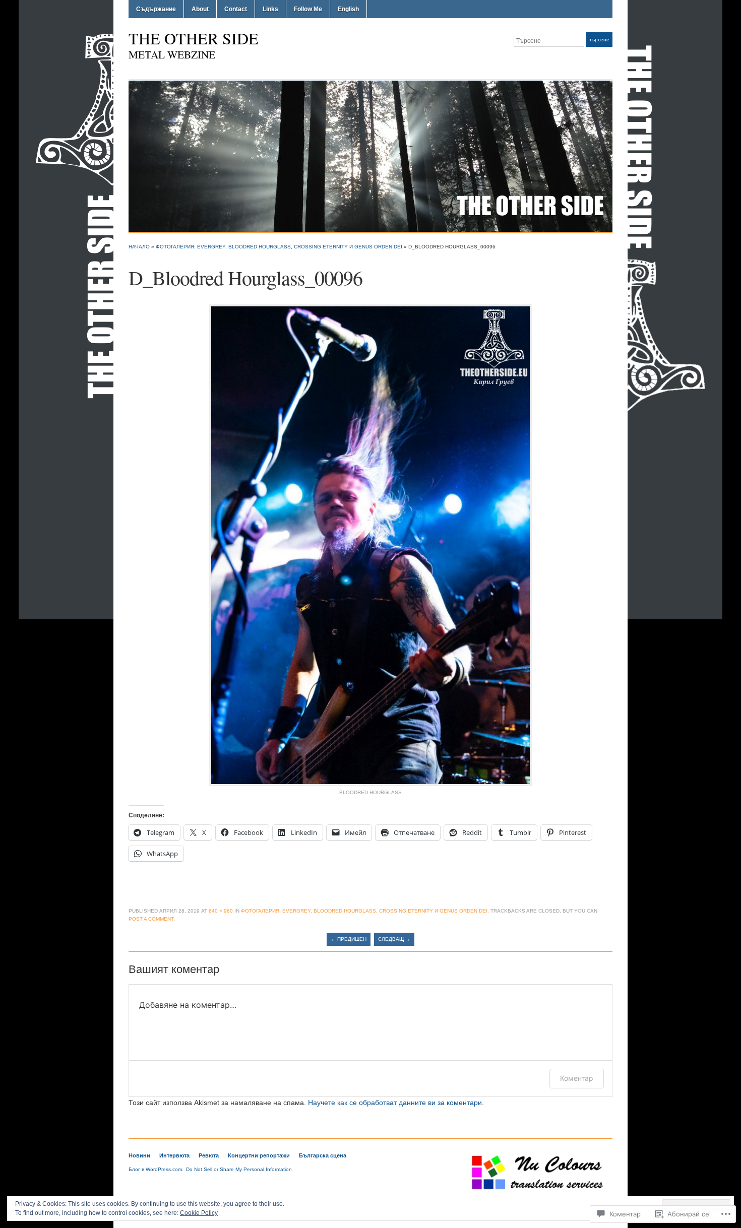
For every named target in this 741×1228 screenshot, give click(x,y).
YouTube (607, 59)
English (348, 9)
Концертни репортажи (259, 1155)
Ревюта (209, 1155)
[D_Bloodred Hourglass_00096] (370, 545)
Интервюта (174, 1155)
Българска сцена (322, 1155)
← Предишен (348, 939)
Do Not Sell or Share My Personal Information (239, 1169)
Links (270, 9)
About (200, 9)
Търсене (599, 39)
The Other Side (194, 38)
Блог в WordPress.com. (156, 1169)
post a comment (151, 919)
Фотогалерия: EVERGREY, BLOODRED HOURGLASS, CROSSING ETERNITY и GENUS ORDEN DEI (279, 246)
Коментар (576, 1078)
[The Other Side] (370, 156)
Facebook (595, 59)
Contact (235, 9)
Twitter (583, 59)
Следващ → (394, 939)
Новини (139, 1155)
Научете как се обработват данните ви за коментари (395, 1102)
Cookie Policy (199, 1212)
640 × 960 (221, 911)
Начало (139, 246)
